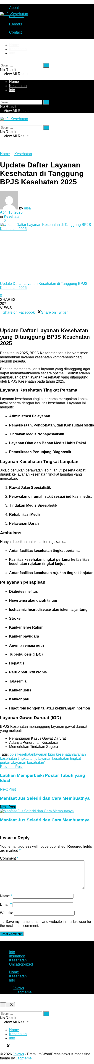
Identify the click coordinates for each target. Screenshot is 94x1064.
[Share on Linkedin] (1, 316)
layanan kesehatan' (29, 763)
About (14, 8)
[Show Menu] (1, 115)
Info (12, 53)
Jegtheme (24, 992)
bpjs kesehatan (22, 754)
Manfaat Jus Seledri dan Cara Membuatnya (45, 820)
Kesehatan (18, 49)
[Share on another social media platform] (1, 321)
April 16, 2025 (11, 212)
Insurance (17, 956)
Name (6, 896)
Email (6, 904)
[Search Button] (1, 61)
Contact (15, 32)
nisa (27, 208)
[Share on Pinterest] (69, 312)
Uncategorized (21, 964)
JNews (18, 988)
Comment (9, 858)
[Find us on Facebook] (2, 1046)
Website (6, 913)
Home (14, 45)
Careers (15, 24)
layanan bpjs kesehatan (53, 754)
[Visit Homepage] (14, 14)
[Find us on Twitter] (7, 1046)
